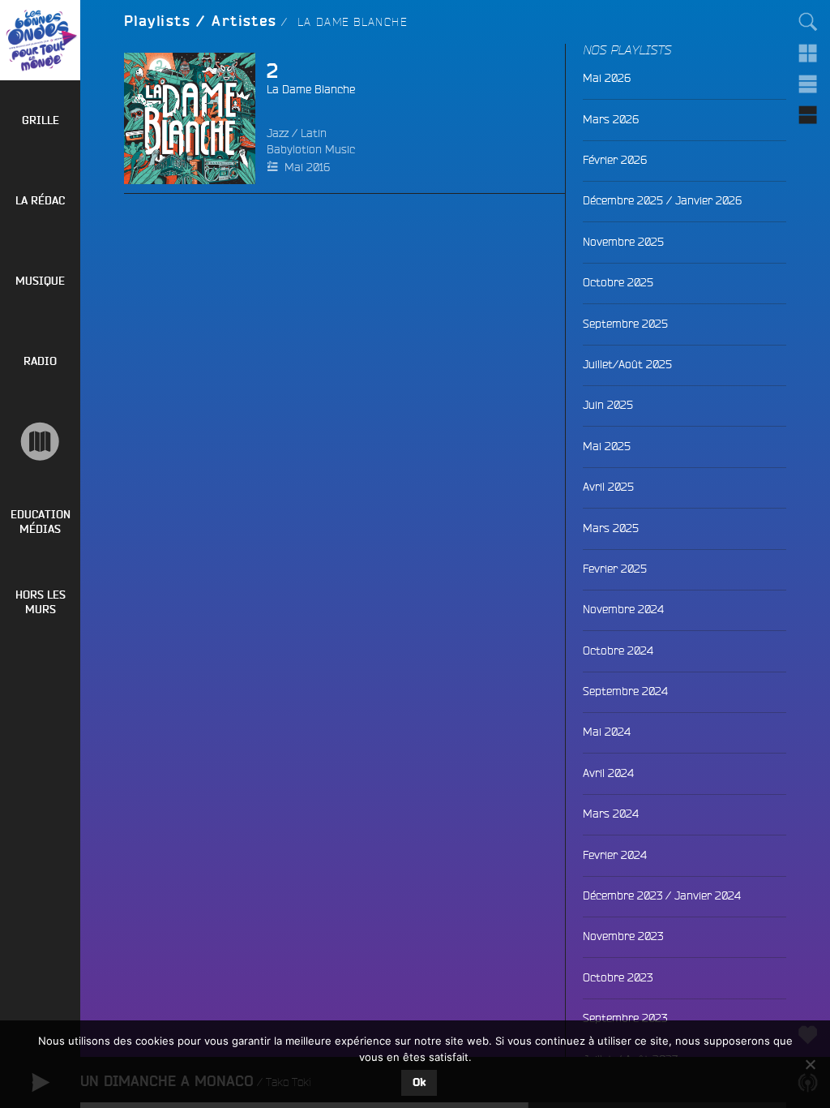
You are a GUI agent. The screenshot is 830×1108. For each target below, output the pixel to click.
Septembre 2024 (625, 691)
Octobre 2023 (617, 977)
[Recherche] (808, 21)
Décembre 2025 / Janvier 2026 (662, 200)
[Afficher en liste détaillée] (808, 114)
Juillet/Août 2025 (627, 364)
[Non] (810, 1064)
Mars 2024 (611, 813)
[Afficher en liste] (808, 83)
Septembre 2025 (625, 323)
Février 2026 (615, 159)
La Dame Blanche (311, 89)
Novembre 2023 (623, 936)
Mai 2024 (607, 731)
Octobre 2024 (618, 650)
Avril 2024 (608, 773)
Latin (314, 133)
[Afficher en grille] (808, 52)
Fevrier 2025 (615, 568)
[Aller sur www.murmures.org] (40, 442)
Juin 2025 (608, 404)
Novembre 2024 (623, 609)
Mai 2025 (607, 446)
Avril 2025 (608, 486)
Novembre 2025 (623, 241)
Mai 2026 (607, 77)
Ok (419, 1083)
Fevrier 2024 (615, 854)
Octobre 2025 (618, 282)
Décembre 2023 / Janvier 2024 (662, 895)
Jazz (278, 133)
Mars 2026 (611, 119)
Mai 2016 (307, 167)
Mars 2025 (611, 528)
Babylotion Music (311, 149)
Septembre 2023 (625, 1017)
